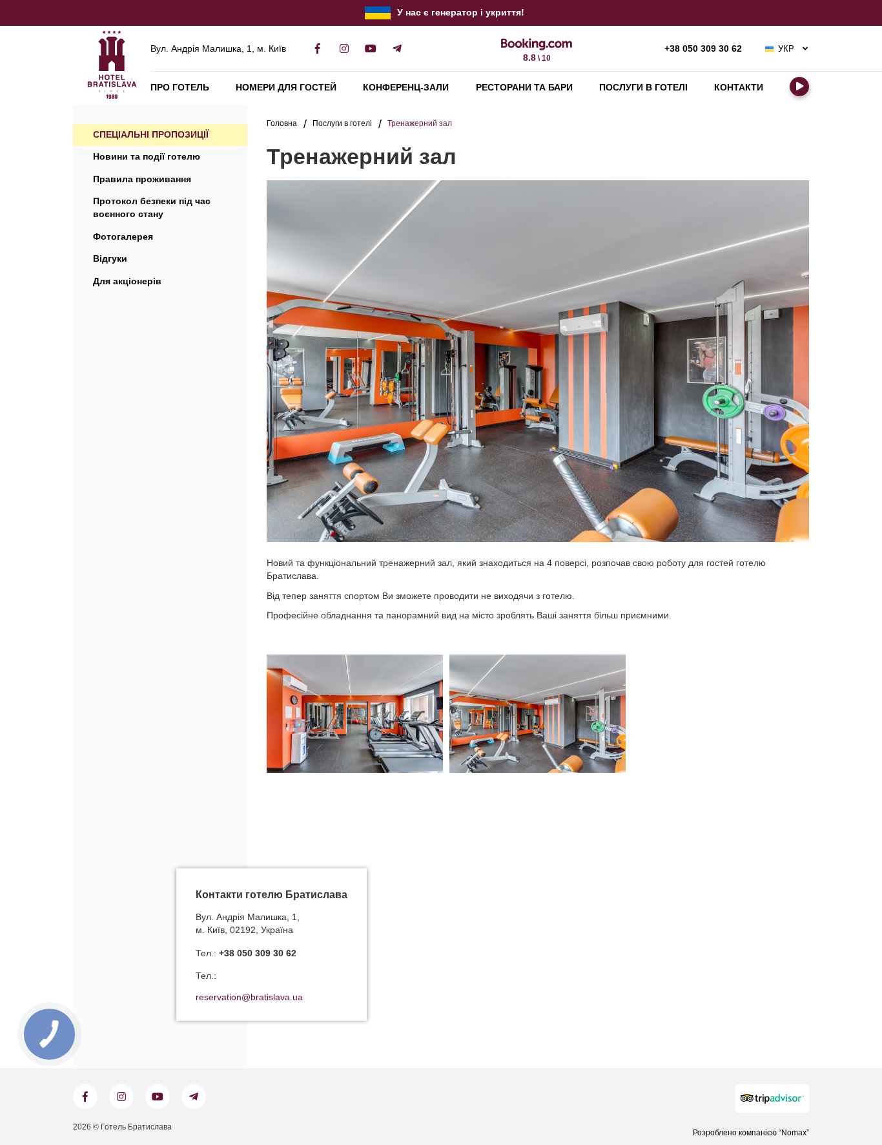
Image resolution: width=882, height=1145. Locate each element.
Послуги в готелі (643, 87)
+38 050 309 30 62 (703, 49)
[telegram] (397, 49)
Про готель (179, 87)
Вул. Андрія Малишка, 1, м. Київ (218, 49)
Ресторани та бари (524, 87)
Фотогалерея (123, 237)
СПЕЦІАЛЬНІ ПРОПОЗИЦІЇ (151, 135)
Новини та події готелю (146, 157)
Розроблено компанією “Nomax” (751, 1133)
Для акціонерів (127, 281)
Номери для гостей (286, 87)
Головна (282, 123)
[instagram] (344, 49)
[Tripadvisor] (772, 1098)
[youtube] (370, 49)
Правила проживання (142, 179)
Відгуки (110, 259)
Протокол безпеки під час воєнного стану (151, 207)
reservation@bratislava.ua (249, 997)
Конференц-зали (406, 87)
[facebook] (317, 49)
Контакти (738, 87)
